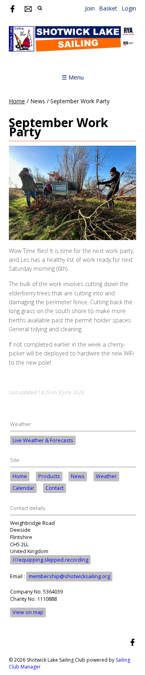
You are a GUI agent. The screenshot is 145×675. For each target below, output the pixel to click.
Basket (108, 8)
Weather (106, 476)
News (78, 476)
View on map (28, 612)
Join (90, 8)
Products (49, 476)
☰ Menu (73, 77)
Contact (55, 488)
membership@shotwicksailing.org (69, 576)
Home (17, 101)
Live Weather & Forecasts (42, 440)
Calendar (23, 488)
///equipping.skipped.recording (50, 559)
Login (129, 8)
